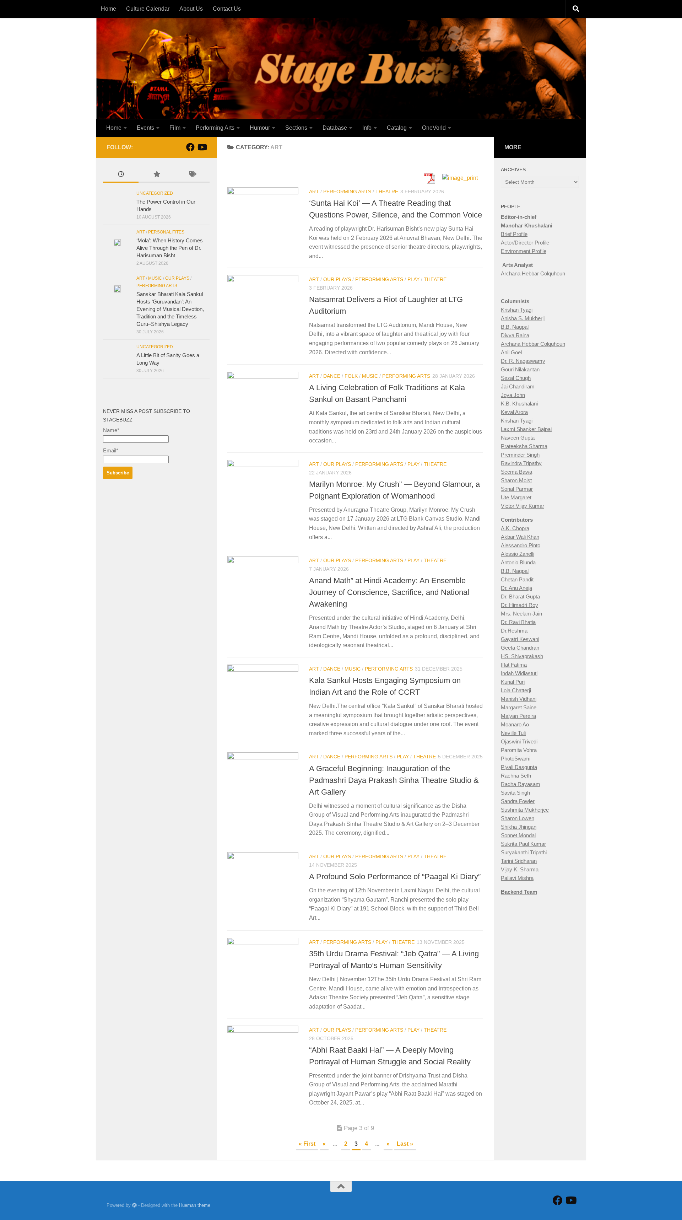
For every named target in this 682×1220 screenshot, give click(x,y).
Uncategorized (154, 193)
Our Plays (337, 279)
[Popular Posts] (156, 175)
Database (335, 128)
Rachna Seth (516, 776)
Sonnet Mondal (518, 835)
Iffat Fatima (514, 665)
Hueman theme (194, 1205)
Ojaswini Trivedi (519, 741)
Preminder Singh (520, 455)
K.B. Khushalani (519, 404)
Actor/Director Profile (525, 243)
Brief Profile (514, 234)
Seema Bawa (516, 472)
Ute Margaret (516, 497)
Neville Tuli (513, 733)
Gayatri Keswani (520, 639)
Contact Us (227, 9)
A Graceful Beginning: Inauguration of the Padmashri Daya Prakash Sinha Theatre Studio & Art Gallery (394, 780)
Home (108, 9)
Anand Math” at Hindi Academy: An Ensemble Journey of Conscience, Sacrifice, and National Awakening (389, 592)
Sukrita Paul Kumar (523, 844)
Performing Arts (215, 128)
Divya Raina (515, 335)
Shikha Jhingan (518, 827)
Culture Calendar (147, 9)
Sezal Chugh (516, 378)
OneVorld (434, 128)
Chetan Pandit (517, 579)
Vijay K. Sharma (519, 869)
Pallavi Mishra (517, 878)
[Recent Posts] (121, 175)
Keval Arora (514, 412)
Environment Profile (523, 251)
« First (307, 1144)
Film (174, 128)
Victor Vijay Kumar (522, 506)
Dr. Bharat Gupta (520, 596)
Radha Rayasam (520, 784)
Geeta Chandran (520, 648)
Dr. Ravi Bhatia (518, 622)
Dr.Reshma (514, 631)
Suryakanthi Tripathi (524, 852)
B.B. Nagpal (515, 327)
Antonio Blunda (518, 562)
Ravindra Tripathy (521, 463)
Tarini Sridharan (519, 861)
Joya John (513, 395)
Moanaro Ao (515, 724)
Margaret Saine (518, 707)
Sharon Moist (516, 480)
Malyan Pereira (518, 716)
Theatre (386, 191)
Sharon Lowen (517, 818)
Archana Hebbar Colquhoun (533, 273)
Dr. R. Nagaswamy (523, 361)
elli (531, 554)
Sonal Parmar (517, 489)
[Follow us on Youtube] (201, 147)
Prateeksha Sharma (524, 446)
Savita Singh (515, 793)
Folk (351, 376)
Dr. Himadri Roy (519, 605)
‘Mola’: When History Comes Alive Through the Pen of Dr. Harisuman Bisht (169, 247)
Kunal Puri (513, 682)
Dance (331, 376)
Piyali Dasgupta (519, 767)
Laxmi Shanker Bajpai (526, 429)
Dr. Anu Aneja (516, 588)
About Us (191, 9)
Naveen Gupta (518, 438)
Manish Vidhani (518, 699)
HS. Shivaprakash (522, 656)
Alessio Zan (514, 554)
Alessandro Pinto (520, 545)
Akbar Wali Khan (520, 537)
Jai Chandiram (518, 386)
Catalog (397, 128)
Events (145, 128)
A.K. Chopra (515, 528)
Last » (405, 1144)
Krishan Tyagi (516, 310)
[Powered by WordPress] (134, 1205)
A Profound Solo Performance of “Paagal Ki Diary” (395, 876)
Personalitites (166, 232)
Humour (260, 128)
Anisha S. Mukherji (523, 318)
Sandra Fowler (518, 801)
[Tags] (192, 175)
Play (413, 279)
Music (370, 376)
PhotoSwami (515, 759)
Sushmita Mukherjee (525, 810)
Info (367, 128)
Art (314, 191)
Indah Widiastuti (519, 673)
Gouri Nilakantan (520, 369)
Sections (296, 128)
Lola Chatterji (516, 690)
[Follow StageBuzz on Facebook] (190, 147)
